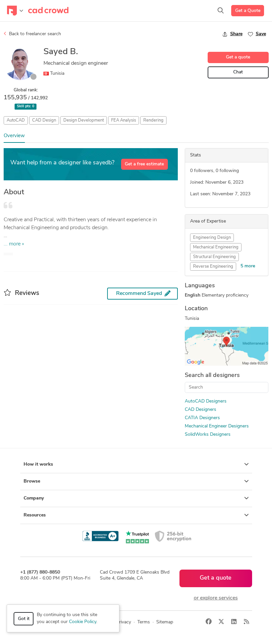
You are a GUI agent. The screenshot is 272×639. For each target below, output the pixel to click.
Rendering (153, 120)
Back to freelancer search (34, 34)
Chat (238, 72)
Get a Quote (247, 10)
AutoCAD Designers (206, 401)
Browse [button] (32, 481)
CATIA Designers (202, 417)
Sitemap (164, 622)
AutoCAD (16, 120)
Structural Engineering (214, 257)
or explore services (216, 598)
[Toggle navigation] (15, 10)
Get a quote (238, 57)
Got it (24, 618)
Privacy (123, 622)
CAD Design (44, 120)
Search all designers (212, 376)
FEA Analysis (123, 120)
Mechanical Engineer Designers (217, 426)
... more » (14, 244)
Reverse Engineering (213, 266)
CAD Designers (200, 409)
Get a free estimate (144, 164)
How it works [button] (38, 464)
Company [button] (34, 498)
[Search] (221, 10)
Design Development (83, 120)
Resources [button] (35, 515)
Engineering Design (212, 237)
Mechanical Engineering (215, 247)
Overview (14, 136)
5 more (247, 266)
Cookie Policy (82, 621)
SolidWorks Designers (208, 434)
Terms (143, 622)
